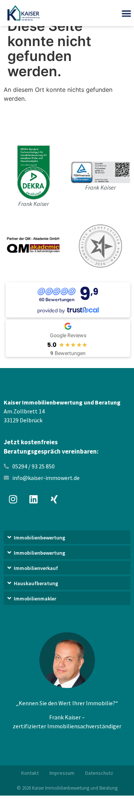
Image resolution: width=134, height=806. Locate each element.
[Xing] (54, 499)
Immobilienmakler (35, 598)
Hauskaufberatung (36, 583)
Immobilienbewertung (39, 537)
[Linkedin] (33, 499)
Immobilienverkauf (36, 568)
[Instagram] (13, 499)
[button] (67, 538)
